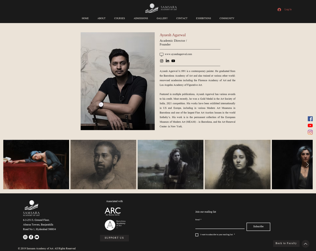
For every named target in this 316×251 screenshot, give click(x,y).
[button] (101, 18)
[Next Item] (307, 164)
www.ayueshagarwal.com (178, 54)
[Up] (305, 244)
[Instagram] (310, 132)
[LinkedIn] (167, 61)
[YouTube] (310, 125)
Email (198, 220)
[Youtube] (173, 61)
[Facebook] (310, 118)
